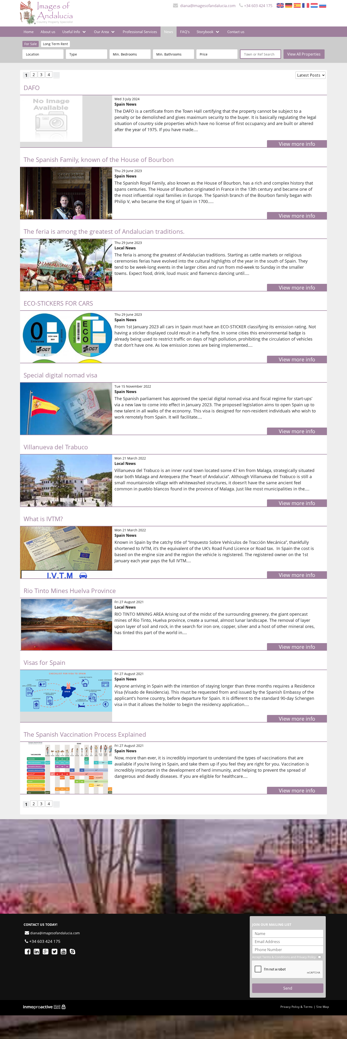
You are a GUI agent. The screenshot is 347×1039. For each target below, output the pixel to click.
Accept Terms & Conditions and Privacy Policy (284, 957)
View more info (297, 143)
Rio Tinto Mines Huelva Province (70, 590)
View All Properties (304, 54)
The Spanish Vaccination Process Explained (85, 734)
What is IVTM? (43, 519)
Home (29, 31)
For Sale (30, 44)
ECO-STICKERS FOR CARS (58, 303)
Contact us (235, 31)
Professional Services (140, 31)
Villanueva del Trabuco (56, 447)
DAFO (32, 87)
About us (48, 31)
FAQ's (185, 31)
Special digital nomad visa (60, 375)
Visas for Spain (44, 662)
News (168, 31)
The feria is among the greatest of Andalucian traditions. (104, 231)
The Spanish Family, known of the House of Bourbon (99, 159)
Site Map (322, 1007)
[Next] (56, 75)
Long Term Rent (55, 44)
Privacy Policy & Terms (296, 1007)
